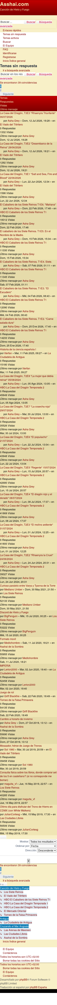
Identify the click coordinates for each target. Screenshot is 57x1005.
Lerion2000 (10, 669)
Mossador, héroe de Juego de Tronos (21, 745)
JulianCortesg (12, 814)
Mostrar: (24, 841)
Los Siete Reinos (13, 593)
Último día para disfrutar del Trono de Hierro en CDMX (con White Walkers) (26, 808)
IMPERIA (5, 665)
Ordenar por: (23, 846)
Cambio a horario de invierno (16, 719)
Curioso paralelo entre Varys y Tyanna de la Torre (27, 585)
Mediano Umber (13, 589)
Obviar (3, 13)
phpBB (23, 979)
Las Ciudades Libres (11, 818)
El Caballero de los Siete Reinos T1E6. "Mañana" (28, 204)
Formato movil (8, 639)
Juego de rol (7, 692)
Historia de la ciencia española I (18, 349)
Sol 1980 (9, 749)
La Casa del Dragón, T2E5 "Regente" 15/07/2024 (28, 467)
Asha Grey (14, 120)
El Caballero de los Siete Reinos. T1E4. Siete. (26, 261)
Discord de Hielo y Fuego (14, 612)
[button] (7, 94)
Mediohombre (12, 643)
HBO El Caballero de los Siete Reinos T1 (23, 212)
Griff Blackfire (11, 696)
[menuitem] (13, 34)
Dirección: (31, 850)
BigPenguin (11, 616)
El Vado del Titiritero (11, 124)
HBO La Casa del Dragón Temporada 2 (22, 387)
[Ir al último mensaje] (36, 136)
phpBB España (38, 987)
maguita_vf (10, 784)
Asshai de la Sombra (11, 646)
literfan (8, 353)
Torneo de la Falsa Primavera (16, 700)
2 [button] (0, 90)
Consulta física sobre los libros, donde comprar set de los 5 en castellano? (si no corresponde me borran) (28, 776)
